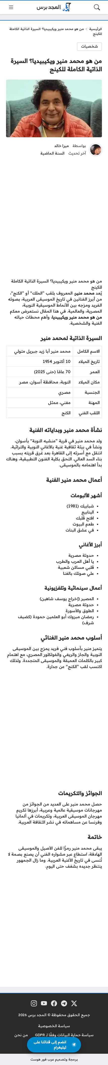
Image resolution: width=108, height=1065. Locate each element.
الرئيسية (95, 29)
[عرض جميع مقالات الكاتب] (95, 150)
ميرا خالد (61, 146)
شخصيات (89, 46)
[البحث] (97, 7)
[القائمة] (11, 7)
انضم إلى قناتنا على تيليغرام (50, 1044)
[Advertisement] (54, 216)
